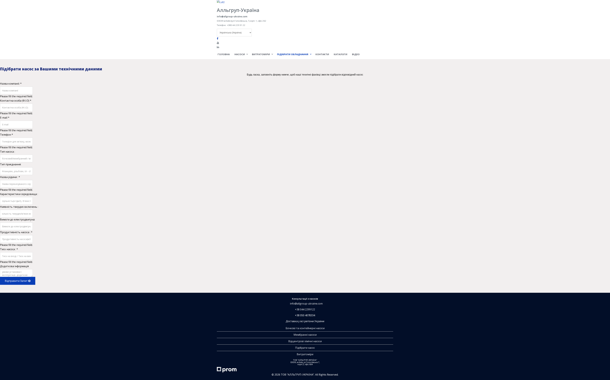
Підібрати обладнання (292, 54)
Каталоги (340, 54)
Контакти (322, 54)
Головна (224, 54)
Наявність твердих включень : (19, 207)
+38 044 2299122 (305, 309)
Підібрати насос (305, 347)
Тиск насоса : (9, 249)
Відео (356, 54)
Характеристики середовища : (19, 194)
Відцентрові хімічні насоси (305, 341)
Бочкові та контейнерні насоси (305, 328)
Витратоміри (261, 54)
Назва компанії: (11, 83)
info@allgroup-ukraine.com (306, 303)
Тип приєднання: (10, 164)
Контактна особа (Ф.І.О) (15, 100)
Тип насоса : (7, 151)
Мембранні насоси (305, 334)
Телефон (6, 134)
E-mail (4, 117)
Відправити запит (16, 281)
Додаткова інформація (14, 266)
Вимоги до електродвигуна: (17, 219)
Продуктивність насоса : (16, 232)
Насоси (239, 54)
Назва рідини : (10, 177)
